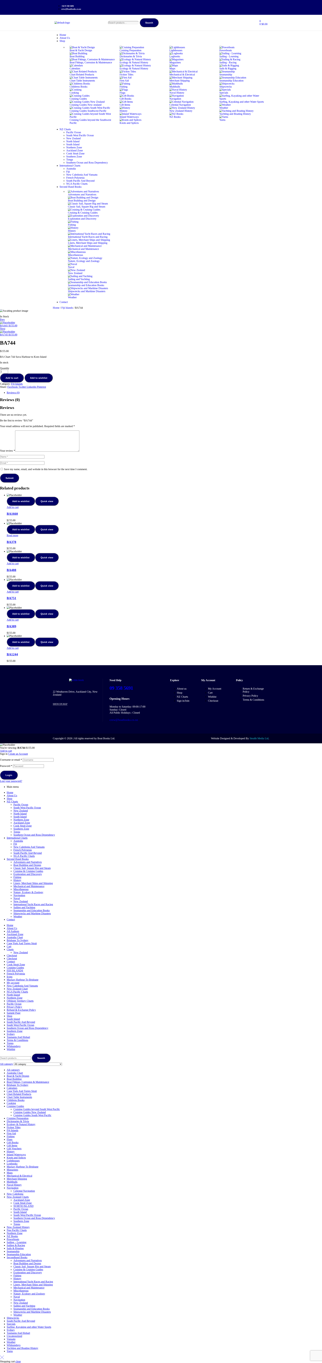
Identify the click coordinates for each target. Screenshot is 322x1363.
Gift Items (12, 1145)
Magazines (12, 1169)
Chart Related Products (19, 1094)
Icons (9, 976)
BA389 (11, 626)
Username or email (11, 759)
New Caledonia (15, 1193)
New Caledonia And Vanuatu (29, 846)
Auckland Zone (21, 822)
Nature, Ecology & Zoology (28, 892)
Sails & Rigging (15, 1248)
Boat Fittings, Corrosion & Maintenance (28, 1082)
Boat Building (14, 1079)
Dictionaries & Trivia (18, 1121)
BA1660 (12, 513)
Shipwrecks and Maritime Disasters (32, 913)
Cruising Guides (15, 967)
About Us (12, 795)
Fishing (17, 877)
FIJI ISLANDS (15, 970)
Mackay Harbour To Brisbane (22, 979)
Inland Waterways (16, 1154)
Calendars (12, 1088)
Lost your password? (11, 781)
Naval (16, 898)
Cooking (11, 1103)
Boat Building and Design (27, 865)
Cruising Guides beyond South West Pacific (36, 1109)
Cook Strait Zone (22, 825)
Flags (9, 1139)
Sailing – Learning (16, 1242)
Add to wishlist (38, 378)
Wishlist (11, 1049)
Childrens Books (15, 1100)
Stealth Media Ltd (259, 738)
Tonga (16, 831)
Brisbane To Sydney (17, 940)
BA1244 (12, 654)
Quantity (4, 368)
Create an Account (18, 753)
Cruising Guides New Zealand (29, 1112)
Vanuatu (11, 1339)
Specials (11, 1324)
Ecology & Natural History (21, 1124)
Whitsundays (13, 1046)
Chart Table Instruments (19, 1097)
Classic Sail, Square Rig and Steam (32, 868)
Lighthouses (13, 1160)
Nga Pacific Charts (17, 1230)
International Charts (17, 837)
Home (56, 307)
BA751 (11, 598)
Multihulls (12, 1181)
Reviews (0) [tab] (10, 400)
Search (149, 22)
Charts (10, 949)
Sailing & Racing (16, 1245)
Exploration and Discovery (27, 874)
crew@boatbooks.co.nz (124, 719)
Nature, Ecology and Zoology (29, 1293)
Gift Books (12, 1142)
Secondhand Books (17, 1257)
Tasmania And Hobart (18, 1037)
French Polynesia (22, 850)
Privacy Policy (14, 1006)
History (17, 880)
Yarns (10, 1351)
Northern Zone (21, 819)
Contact (11, 919)
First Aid (11, 1133)
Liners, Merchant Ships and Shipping (33, 883)
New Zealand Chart (17, 988)
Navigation (19, 895)
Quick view (47, 501)
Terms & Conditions (17, 1040)
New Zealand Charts (18, 1196)
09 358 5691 (121, 688)
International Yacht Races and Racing (33, 904)
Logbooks (12, 1163)
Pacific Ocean (20, 804)
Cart (9, 946)
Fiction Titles (13, 1127)
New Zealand (20, 810)
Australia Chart (15, 937)
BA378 (11, 542)
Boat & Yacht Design (18, 1076)
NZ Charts (12, 801)
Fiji (15, 843)
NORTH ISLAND (23, 1206)
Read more (12, 535)
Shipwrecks (13, 1317)
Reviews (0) (13, 392)
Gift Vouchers (14, 1148)
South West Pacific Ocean (27, 807)
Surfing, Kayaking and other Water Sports (29, 1327)
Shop (9, 798)
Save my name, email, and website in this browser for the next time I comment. (45, 469)
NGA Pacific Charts (24, 856)
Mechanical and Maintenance (28, 886)
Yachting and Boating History (22, 1348)
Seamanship (13, 1251)
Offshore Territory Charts (20, 1000)
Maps (10, 1172)
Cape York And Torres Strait (22, 943)
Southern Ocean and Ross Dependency (34, 834)
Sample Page (13, 1012)
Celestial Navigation (24, 1190)
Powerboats (13, 1239)
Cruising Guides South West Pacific (32, 1115)
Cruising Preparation (18, 1118)
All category (13, 1069)
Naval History (14, 1184)
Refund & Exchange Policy (21, 1009)
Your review (7, 450)
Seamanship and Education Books (31, 910)
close (18, 1361)
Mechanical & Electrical (19, 1175)
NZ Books (12, 1236)
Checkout (12, 955)
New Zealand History (18, 1227)
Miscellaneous (21, 889)
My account (13, 982)
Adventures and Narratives (27, 862)
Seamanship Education (19, 1254)
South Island (20, 816)
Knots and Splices (16, 1157)
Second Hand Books (18, 859)
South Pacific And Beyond (27, 853)
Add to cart (12, 378)
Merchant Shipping (17, 1178)
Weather (17, 916)
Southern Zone (21, 828)
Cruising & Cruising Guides (28, 871)
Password (6, 766)
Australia (18, 840)
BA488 (11, 570)
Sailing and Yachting (24, 907)
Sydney (11, 1034)
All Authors (13, 931)
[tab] (164, 392)
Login (9, 775)
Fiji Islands (67, 307)
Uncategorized (14, 1336)
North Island (20, 813)
